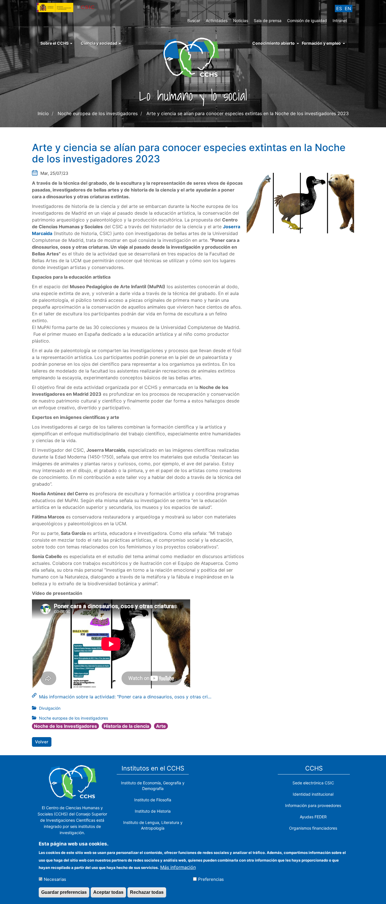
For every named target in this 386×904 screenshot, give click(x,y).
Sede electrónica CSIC (313, 782)
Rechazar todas (147, 892)
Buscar (193, 20)
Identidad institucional (313, 794)
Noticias (240, 20)
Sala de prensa (267, 20)
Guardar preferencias (64, 892)
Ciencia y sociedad (99, 43)
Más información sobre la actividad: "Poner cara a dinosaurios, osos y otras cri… (125, 696)
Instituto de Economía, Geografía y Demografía (153, 785)
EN (348, 8)
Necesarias (55, 879)
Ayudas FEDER (313, 816)
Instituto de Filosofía (152, 799)
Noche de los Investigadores (65, 726)
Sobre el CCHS (55, 43)
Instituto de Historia (153, 811)
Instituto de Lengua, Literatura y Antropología (153, 825)
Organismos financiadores (313, 828)
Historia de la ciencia (126, 726)
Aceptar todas (108, 892)
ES (339, 8)
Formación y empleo (321, 43)
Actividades (216, 20)
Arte (161, 726)
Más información (178, 867)
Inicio (43, 113)
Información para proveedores (313, 805)
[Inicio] (193, 57)
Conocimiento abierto (273, 43)
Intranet (340, 20)
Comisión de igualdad (307, 20)
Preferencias (211, 879)
